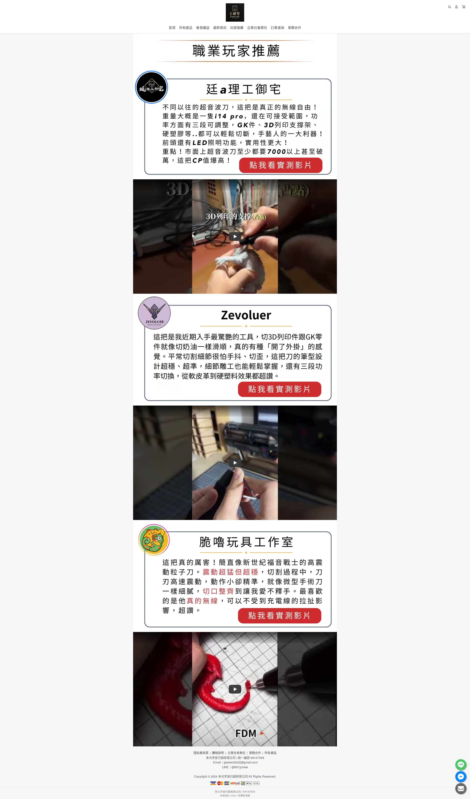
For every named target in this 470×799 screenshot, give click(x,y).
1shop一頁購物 (237, 795)
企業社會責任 (236, 753)
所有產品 (270, 753)
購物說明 (218, 753)
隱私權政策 (201, 753)
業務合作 (255, 753)
